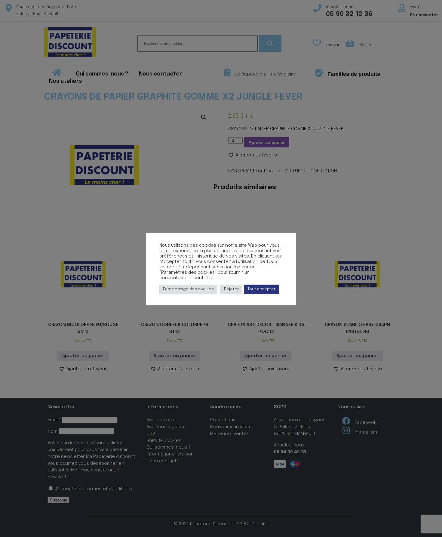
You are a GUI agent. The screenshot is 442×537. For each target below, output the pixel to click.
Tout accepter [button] (261, 289)
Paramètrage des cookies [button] (188, 289)
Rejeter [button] (231, 289)
